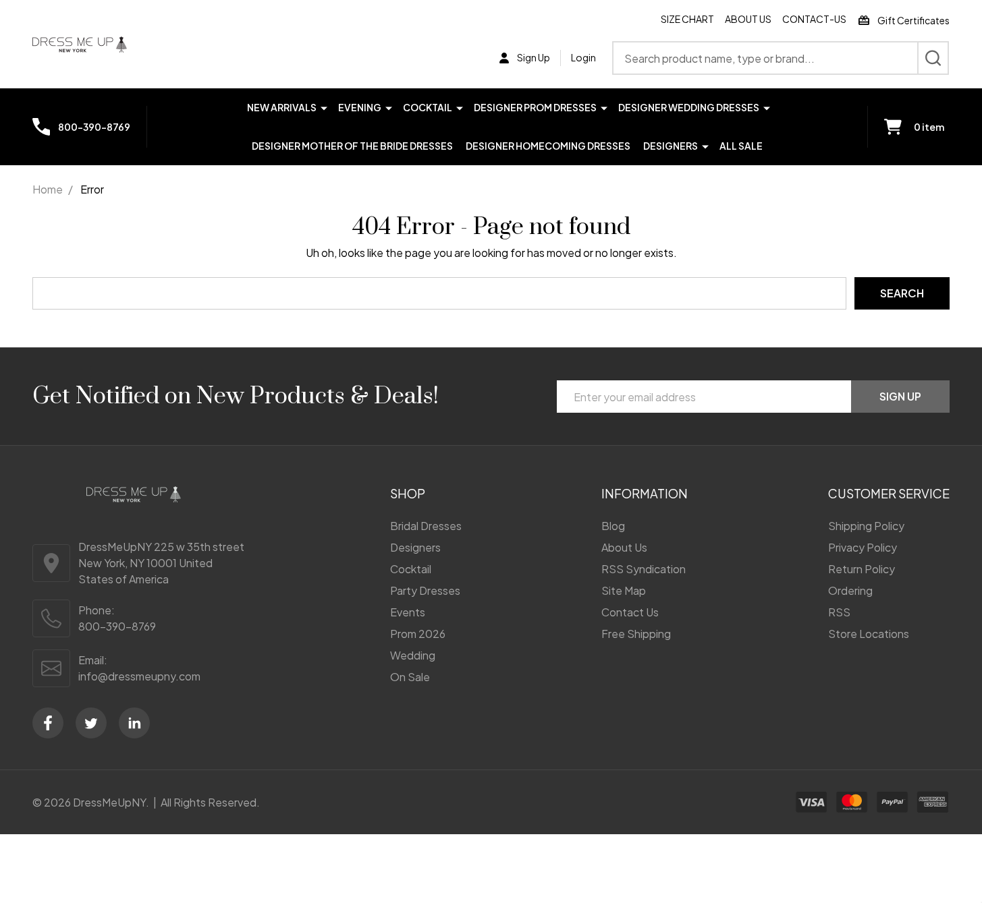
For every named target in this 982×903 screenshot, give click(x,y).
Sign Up (900, 396)
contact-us (814, 19)
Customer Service (889, 493)
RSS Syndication (643, 569)
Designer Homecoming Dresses (548, 146)
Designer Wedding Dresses (688, 107)
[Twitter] (91, 722)
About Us (748, 19)
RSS (839, 612)
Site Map (623, 590)
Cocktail (427, 107)
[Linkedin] (134, 722)
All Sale (741, 146)
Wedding (412, 655)
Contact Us (630, 612)
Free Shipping (636, 634)
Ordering (850, 590)
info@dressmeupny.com (139, 676)
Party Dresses (425, 590)
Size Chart (687, 19)
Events (407, 612)
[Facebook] (47, 722)
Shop (407, 493)
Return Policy (861, 569)
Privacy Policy (862, 547)
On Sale (410, 677)
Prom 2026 (417, 634)
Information (644, 493)
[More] (324, 107)
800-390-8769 (117, 626)
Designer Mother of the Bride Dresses (352, 146)
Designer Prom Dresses (535, 107)
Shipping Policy (866, 526)
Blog (613, 526)
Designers (670, 146)
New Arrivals (282, 107)
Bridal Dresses (426, 526)
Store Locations (868, 634)
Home (47, 189)
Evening (359, 107)
